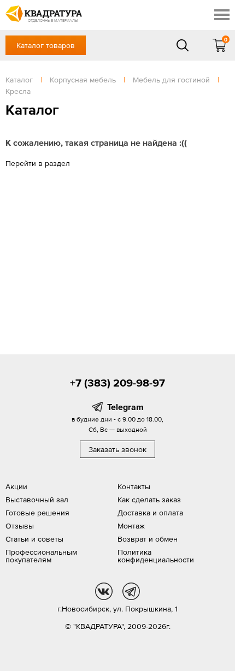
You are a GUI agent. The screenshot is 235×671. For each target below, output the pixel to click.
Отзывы (19, 525)
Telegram (125, 407)
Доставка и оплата (150, 512)
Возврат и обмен (148, 539)
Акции (16, 486)
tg (131, 591)
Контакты (134, 486)
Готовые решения (37, 512)
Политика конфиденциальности (156, 556)
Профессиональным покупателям (41, 556)
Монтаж (131, 525)
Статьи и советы (34, 539)
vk (104, 591)
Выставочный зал (36, 499)
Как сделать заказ (149, 499)
